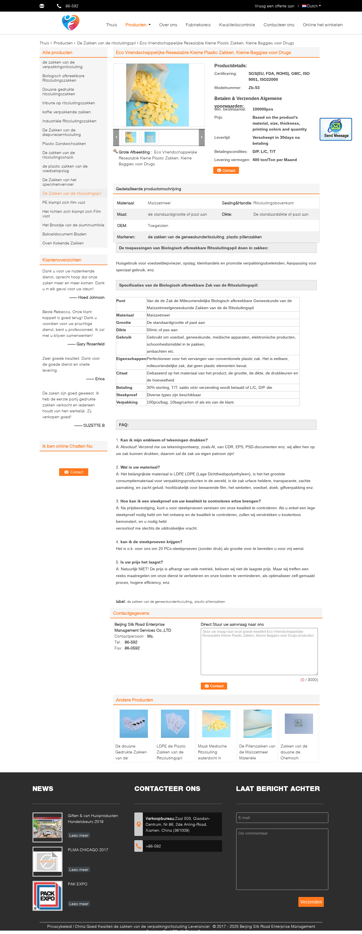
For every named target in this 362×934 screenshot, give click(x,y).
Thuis (111, 24)
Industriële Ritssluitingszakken (69, 120)
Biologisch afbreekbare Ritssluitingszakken (63, 78)
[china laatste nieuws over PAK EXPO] (47, 896)
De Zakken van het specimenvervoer (59, 182)
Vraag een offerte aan (274, 5)
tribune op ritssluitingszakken (68, 102)
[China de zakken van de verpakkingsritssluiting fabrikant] (71, 22)
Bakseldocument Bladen (64, 233)
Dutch (312, 5)
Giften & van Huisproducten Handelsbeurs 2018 (93, 818)
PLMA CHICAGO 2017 (88, 849)
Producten (136, 24)
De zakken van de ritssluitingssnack (58, 154)
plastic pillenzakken (210, 601)
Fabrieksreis (198, 24)
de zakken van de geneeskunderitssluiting (159, 601)
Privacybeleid (59, 926)
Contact (229, 170)
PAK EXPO (77, 883)
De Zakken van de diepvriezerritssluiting (61, 132)
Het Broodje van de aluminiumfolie (73, 224)
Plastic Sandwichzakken (64, 143)
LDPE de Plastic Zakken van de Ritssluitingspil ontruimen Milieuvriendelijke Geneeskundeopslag (176, 761)
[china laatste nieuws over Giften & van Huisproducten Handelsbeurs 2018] (47, 827)
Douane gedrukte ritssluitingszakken (58, 91)
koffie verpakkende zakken (66, 111)
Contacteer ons (279, 24)
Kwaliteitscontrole (237, 24)
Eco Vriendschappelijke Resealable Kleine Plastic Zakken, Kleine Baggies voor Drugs (158, 157)
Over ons (168, 24)
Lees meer (79, 835)
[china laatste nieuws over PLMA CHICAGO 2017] (47, 862)
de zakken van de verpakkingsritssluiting (62, 64)
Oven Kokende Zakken (63, 242)
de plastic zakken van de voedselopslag (65, 168)
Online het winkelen (323, 24)
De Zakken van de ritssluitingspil (106, 42)
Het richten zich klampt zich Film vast (71, 213)
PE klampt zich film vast (63, 202)
